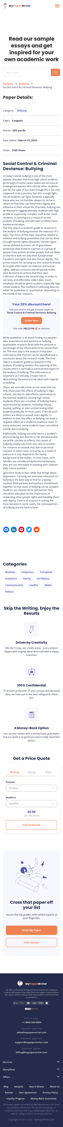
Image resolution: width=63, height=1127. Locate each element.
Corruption (46, 571)
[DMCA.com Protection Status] (31, 1009)
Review (9, 1092)
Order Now (32, 320)
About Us (55, 1086)
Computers (27, 571)
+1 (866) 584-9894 (31, 1022)
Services (7, 1062)
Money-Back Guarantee (44, 1098)
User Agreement (28, 1092)
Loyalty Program (16, 1098)
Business (10, 571)
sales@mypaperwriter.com (31, 1032)
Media (48, 585)
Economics (11, 578)
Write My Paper (31, 930)
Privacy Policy (50, 1092)
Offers (6, 1076)
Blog (6, 1086)
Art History (43, 578)
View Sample (31, 942)
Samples (8, 83)
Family (27, 578)
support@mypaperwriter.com (31, 1042)
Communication (14, 585)
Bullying (24, 83)
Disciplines (9, 1069)
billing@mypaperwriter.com (31, 1052)
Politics (9, 591)
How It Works (36, 1086)
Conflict (34, 585)
